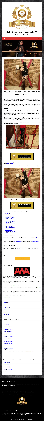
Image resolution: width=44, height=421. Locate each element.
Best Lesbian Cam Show (9, 235)
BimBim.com (6, 314)
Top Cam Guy (7, 214)
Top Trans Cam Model (9, 216)
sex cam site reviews (26, 384)
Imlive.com (6, 309)
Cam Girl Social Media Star (10, 221)
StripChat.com (6, 302)
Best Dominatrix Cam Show (10, 231)
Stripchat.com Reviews (8, 369)
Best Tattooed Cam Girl (9, 223)
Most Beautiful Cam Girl (9, 217)
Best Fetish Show (8, 230)
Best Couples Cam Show (10, 227)
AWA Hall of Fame (24, 414)
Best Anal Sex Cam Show (10, 228)
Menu (39, 38)
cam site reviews (10, 359)
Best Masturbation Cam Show (11, 232)
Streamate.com (7, 297)
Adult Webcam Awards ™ (22, 32)
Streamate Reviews (7, 364)
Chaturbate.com (7, 304)
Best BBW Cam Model (9, 219)
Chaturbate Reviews (7, 371)
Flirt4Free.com (7, 307)
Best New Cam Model (9, 218)
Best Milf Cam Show (9, 226)
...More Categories (8, 349)
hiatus (14, 285)
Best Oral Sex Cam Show (10, 233)
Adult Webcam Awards (22, 96)
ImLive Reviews (7, 362)
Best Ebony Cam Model (9, 224)
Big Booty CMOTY (8, 222)
